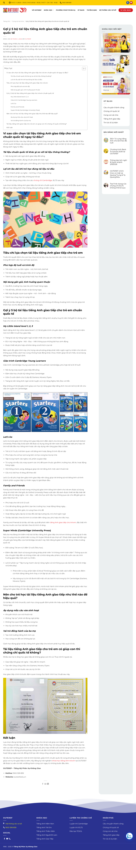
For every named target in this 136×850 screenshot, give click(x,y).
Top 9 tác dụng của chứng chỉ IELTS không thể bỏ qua (118, 186)
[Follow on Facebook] (4, 839)
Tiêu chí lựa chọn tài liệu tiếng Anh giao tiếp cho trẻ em (27, 83)
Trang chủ (6, 21)
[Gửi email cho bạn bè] (45, 784)
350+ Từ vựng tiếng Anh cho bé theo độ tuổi (118, 141)
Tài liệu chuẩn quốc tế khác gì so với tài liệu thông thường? (31, 76)
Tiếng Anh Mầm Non (45, 824)
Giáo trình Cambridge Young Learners (24, 100)
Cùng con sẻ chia (18, 21)
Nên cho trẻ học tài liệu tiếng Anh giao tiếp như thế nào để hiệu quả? (32, 114)
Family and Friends (17, 107)
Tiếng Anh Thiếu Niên (45, 831)
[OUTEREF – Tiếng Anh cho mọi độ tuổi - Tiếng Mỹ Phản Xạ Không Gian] (15, 10)
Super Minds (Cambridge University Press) (25, 110)
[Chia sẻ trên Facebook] (43, 784)
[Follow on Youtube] (7, 839)
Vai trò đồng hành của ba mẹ (21, 120)
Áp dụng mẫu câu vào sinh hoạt (22, 117)
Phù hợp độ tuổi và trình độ (20, 86)
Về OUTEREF (37, 10)
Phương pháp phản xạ (65, 10)
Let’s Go (13, 103)
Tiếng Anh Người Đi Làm (46, 835)
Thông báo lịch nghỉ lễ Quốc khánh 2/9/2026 (118, 162)
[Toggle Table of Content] (82, 68)
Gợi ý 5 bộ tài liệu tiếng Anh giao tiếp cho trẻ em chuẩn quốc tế (30, 93)
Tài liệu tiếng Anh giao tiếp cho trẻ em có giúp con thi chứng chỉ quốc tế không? (36, 124)
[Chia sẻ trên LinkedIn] (48, 784)
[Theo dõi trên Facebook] (127, 2)
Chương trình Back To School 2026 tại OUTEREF (118, 152)
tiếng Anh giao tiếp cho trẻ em (63, 522)
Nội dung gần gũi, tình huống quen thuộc (25, 90)
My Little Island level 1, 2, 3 (19, 97)
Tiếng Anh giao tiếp (112, 119)
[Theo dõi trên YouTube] (131, 2)
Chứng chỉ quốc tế (111, 111)
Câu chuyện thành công (114, 108)
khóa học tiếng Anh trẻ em (63, 761)
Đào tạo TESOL (76, 831)
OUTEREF (28, 39)
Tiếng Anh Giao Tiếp (44, 839)
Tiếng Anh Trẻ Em (44, 827)
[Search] (4, 2)
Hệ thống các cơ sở (107, 10)
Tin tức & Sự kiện (111, 123)
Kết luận (9, 127)
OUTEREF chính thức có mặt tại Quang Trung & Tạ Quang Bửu (117, 174)
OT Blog (81, 10)
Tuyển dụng (92, 10)
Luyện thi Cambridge (79, 824)
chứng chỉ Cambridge (42, 180)
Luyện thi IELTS (76, 827)
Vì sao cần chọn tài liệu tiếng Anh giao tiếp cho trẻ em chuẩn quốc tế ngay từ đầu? (37, 73)
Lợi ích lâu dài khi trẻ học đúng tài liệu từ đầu (26, 79)
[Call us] (10, 839)
